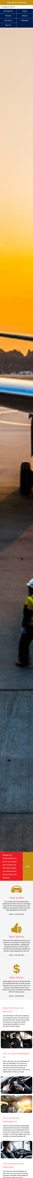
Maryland (8, 16)
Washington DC (8, 11)
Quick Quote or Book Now (16, 2)
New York (8, 25)
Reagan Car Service (9, 7)
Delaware (24, 16)
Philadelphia (24, 20)
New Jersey (8, 20)
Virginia (24, 11)
